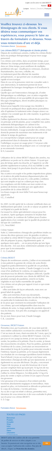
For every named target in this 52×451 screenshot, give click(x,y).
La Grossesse (12, 435)
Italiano (33, 9)
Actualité (10, 422)
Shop (9, 424)
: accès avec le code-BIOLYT (38, 3)
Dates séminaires (11, 432)
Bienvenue (11, 418)
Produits (10, 420)
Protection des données (25, 449)
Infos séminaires (11, 427)
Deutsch (40, 9)
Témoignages (21, 46)
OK (46, 443)
